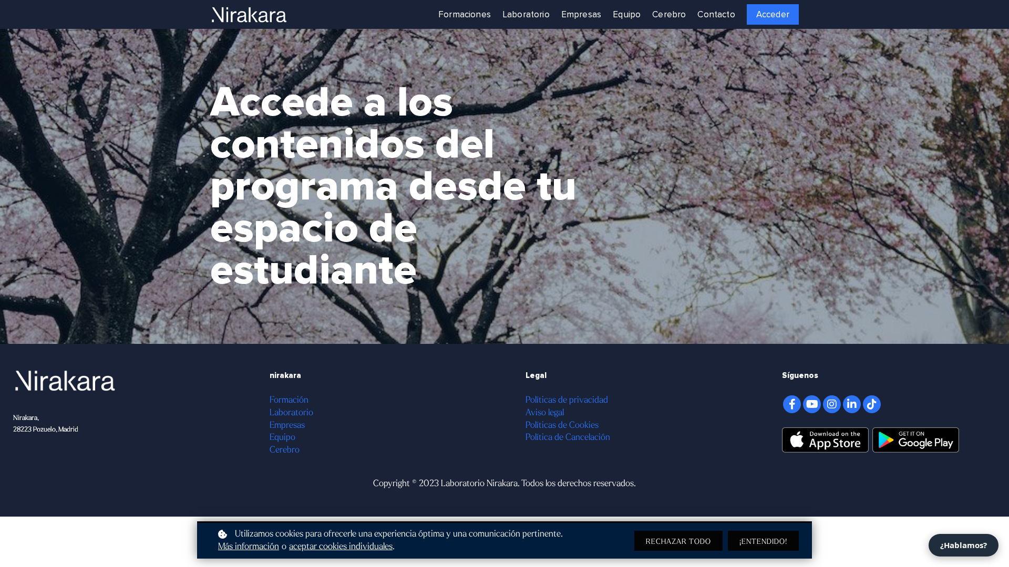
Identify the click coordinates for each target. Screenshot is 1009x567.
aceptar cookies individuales (341, 546)
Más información (248, 546)
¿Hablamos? (963, 545)
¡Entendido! (763, 541)
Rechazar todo (678, 541)
